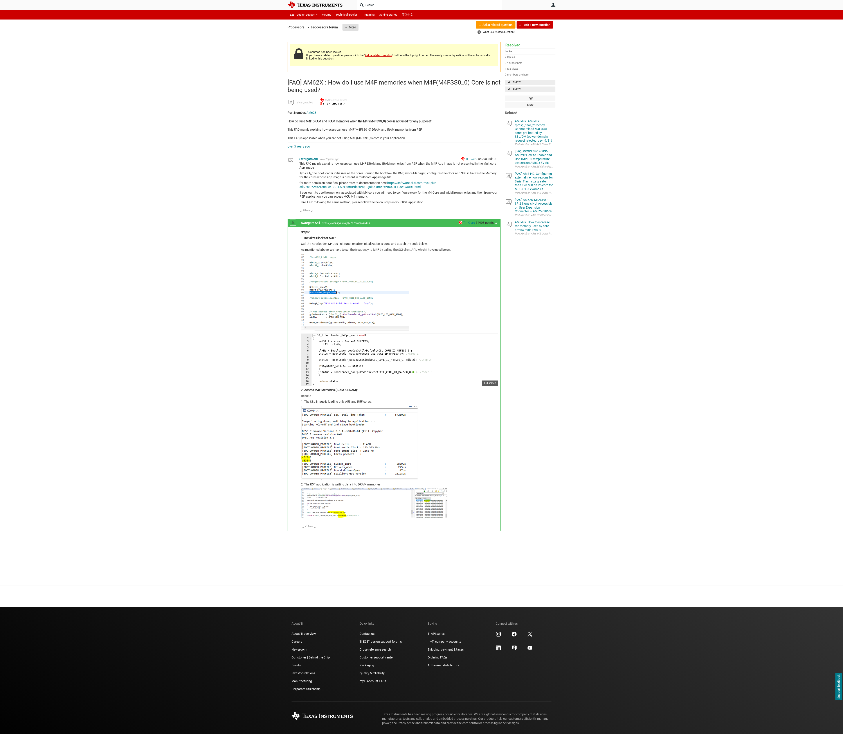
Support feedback (838, 687)
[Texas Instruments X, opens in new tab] (530, 635)
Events (296, 665)
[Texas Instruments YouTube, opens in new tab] (530, 649)
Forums (326, 14)
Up (301, 211)
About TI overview (304, 633)
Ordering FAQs (437, 657)
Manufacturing (302, 681)
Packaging (367, 665)
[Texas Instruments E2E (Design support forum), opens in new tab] (514, 649)
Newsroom (299, 649)
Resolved (513, 45)
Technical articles (347, 14)
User (553, 4)
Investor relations (303, 673)
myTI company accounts (444, 641)
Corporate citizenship (306, 689)
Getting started (388, 14)
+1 (496, 223)
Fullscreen (490, 383)
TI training (368, 14)
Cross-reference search (375, 649)
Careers (297, 641)
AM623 (517, 82)
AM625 (517, 89)
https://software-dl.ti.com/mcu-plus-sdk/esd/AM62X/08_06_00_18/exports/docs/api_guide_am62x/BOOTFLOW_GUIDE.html (368, 185)
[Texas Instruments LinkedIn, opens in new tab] (498, 649)
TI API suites (436, 633)
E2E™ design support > (303, 14)
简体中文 (407, 14)
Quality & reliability (372, 673)
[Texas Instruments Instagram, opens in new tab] (498, 635)
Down (312, 211)
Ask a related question (498, 25)
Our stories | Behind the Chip (311, 657)
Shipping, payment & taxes (446, 649)
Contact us (367, 633)
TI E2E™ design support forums (381, 641)
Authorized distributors (443, 665)
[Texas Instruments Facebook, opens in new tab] (514, 635)
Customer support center (377, 657)
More (352, 27)
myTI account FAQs (373, 681)
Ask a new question (536, 25)
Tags (530, 98)
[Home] (318, 4)
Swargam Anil (305, 102)
